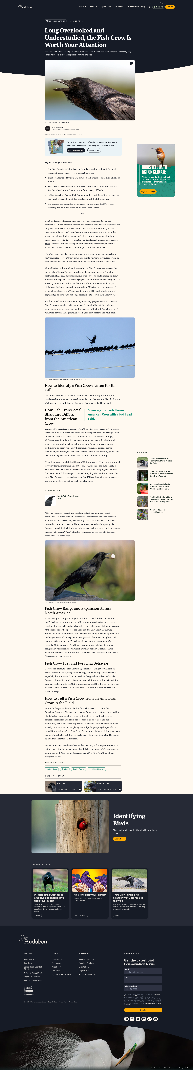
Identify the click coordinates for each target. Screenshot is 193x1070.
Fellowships (56, 963)
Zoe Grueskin (59, 127)
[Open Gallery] (131, 63)
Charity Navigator (29, 990)
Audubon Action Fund (33, 980)
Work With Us (57, 959)
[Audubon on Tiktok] (149, 1019)
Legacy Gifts (84, 971)
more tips (84, 727)
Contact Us (56, 971)
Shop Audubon (152, 3)
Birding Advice (77, 21)
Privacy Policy (63, 1002)
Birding (65, 769)
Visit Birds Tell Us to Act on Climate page (156, 170)
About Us (93, 7)
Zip (126, 977)
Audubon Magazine (56, 21)
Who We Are (29, 959)
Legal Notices (53, 1002)
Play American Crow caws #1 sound (119, 789)
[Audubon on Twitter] (138, 1019)
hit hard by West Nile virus (99, 648)
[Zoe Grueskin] (47, 128)
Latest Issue (94, 150)
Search (149, 7)
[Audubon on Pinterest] (155, 1019)
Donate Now (84, 967)
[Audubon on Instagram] (126, 1019)
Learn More (119, 839)
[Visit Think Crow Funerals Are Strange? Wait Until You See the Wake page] (156, 463)
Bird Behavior (80, 915)
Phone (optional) (131, 986)
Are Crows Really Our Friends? (90, 893)
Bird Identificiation (96, 769)
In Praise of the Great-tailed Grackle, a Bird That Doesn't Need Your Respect (50, 893)
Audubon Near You (86, 959)
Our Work (82, 7)
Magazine (163, 3)
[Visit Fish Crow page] (63, 786)
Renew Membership (87, 974)
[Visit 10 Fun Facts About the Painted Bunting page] (156, 514)
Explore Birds (106, 7)
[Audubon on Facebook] (132, 1019)
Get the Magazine (75, 150)
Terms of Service (136, 996)
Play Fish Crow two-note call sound (80, 789)
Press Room (56, 967)
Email (127, 969)
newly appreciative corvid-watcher (62, 232)
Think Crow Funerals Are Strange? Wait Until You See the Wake (129, 893)
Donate (170, 7)
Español (171, 3)
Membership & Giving (136, 7)
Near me (159, 7)
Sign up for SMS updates (61, 974)
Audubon (25, 6)
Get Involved (120, 7)
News (38, 915)
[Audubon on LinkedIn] (143, 1019)
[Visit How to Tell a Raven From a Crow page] (63, 500)
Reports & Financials (32, 977)
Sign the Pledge (148, 192)
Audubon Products (86, 963)
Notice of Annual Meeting (34, 973)
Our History (28, 963)
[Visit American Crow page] (103, 786)
